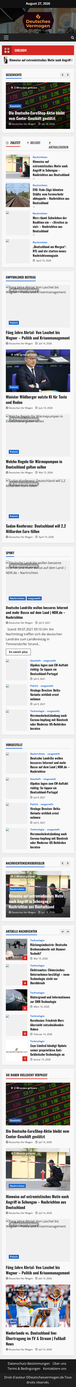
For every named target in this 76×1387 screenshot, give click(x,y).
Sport (13, 1322)
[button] (6, 37)
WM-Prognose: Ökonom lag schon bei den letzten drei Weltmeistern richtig (38, 115)
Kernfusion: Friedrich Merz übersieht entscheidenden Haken (16, 1000)
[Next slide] (67, 75)
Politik (14, 322)
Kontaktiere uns (54, 1368)
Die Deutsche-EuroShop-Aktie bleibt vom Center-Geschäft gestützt (37, 1133)
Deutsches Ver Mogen (24, 124)
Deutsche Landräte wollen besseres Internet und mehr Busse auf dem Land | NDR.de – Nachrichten (37, 612)
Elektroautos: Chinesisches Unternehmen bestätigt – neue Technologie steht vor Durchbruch (16, 949)
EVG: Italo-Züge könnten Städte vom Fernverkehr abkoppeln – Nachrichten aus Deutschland (18, 195)
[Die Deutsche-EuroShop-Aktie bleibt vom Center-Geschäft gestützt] (38, 1104)
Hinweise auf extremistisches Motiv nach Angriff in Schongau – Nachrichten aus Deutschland (18, 167)
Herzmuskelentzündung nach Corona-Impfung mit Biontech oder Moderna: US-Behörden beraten (16, 720)
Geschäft (15, 106)
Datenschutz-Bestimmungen (29, 1363)
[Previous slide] (62, 75)
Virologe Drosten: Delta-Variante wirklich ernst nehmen (16, 695)
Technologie (37, 711)
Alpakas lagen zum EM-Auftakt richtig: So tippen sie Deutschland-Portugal (16, 669)
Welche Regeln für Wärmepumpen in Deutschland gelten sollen (34, 464)
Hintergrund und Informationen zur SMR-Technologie (16, 974)
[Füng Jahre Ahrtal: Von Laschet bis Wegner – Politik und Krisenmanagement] (38, 306)
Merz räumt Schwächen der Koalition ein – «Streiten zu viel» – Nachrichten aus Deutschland (18, 223)
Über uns (59, 1363)
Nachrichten (40, 157)
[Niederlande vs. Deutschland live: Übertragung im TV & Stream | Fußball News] (38, 1306)
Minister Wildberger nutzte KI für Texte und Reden (36, 399)
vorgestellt (34, 598)
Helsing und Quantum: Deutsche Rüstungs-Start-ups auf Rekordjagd (16, 1050)
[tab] (16, 143)
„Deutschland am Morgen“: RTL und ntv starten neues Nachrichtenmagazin (18, 251)
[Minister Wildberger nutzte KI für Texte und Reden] (38, 370)
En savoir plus (20, 652)
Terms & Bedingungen (24, 1368)
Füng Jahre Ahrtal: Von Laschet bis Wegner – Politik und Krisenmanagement (38, 335)
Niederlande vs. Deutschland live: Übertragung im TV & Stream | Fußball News (35, 1338)
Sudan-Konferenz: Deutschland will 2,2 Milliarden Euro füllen (36, 528)
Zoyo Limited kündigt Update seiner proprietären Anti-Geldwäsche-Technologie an (16, 1025)
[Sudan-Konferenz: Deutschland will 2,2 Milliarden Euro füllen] (38, 499)
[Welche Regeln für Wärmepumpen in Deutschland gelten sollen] (38, 435)
